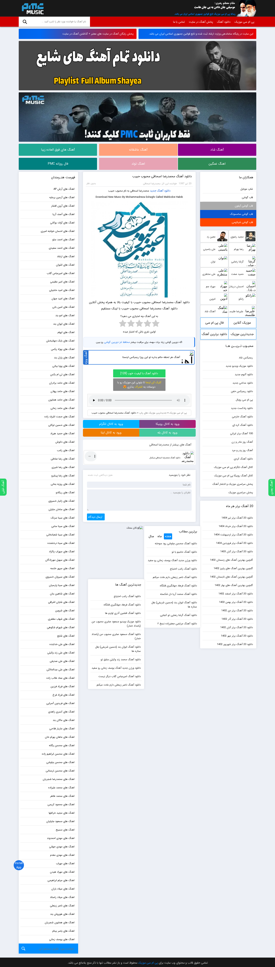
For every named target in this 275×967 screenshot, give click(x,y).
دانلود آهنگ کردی (243, 459)
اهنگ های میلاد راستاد (62, 897)
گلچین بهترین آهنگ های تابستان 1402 (231, 577)
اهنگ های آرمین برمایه (61, 197)
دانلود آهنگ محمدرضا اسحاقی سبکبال (165, 457)
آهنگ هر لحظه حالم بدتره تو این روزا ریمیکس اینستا (151, 357)
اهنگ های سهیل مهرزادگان (59, 560)
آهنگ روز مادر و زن (242, 442)
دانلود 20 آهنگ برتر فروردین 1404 (234, 543)
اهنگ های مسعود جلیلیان (60, 821)
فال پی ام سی (214, 322)
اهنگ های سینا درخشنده (61, 543)
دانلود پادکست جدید (242, 408)
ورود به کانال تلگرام (111, 424)
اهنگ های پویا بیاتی (63, 366)
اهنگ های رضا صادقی (62, 459)
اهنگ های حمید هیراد (62, 433)
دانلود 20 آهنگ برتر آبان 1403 (236, 551)
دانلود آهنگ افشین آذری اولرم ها (123, 613)
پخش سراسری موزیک (240, 492)
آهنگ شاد (217, 149)
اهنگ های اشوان (65, 265)
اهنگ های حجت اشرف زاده (59, 417)
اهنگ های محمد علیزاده (61, 788)
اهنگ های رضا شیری (63, 467)
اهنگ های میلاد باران (62, 889)
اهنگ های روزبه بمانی (62, 484)
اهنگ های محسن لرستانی (60, 771)
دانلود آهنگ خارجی (242, 417)
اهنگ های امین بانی (63, 307)
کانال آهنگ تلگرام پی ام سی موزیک (233, 467)
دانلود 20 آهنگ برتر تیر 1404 (237, 518)
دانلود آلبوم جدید (244, 374)
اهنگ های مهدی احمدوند (60, 838)
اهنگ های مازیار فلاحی (61, 729)
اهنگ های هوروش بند (62, 914)
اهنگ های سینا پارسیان (61, 585)
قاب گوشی (247, 197)
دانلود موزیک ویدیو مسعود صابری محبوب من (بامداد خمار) (116, 624)
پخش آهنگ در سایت (201, 22)
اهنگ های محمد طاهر (62, 796)
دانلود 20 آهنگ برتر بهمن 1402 (236, 602)
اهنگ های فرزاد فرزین (62, 686)
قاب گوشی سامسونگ (241, 214)
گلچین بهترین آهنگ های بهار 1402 (234, 585)
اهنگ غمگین (217, 163)
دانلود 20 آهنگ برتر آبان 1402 (236, 627)
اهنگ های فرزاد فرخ (63, 695)
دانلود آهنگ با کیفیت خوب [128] (139, 373)
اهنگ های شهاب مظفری (61, 619)
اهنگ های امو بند (64, 315)
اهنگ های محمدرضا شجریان (58, 779)
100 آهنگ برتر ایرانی (241, 433)
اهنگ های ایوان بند (63, 324)
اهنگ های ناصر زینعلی (62, 906)
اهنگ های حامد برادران (61, 383)
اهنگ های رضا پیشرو (62, 476)
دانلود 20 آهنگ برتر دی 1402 (237, 610)
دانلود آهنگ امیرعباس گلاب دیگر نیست (119, 676)
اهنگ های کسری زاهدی (61, 712)
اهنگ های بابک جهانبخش (60, 341)
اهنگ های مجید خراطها (61, 813)
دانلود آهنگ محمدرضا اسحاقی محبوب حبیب (162, 176)
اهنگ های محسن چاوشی (60, 762)
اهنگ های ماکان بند (63, 720)
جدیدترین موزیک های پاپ (152, 413)
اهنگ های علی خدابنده (62, 644)
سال (151, 536)
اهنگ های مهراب (65, 863)
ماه (160, 536)
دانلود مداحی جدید (243, 383)
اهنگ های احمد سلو (63, 239)
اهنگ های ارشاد (65, 256)
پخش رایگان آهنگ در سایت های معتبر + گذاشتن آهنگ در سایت (97, 34)
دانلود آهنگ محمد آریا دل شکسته (178, 594)
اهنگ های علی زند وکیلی (60, 653)
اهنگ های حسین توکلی (61, 425)
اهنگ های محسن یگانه (61, 745)
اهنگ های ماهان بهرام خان (59, 737)
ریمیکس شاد (246, 358)
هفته (168, 536)
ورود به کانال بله (167, 432)
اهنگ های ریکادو (65, 492)
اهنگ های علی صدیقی (62, 661)
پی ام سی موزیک (32, 8)
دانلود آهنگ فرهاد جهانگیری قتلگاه (178, 586)
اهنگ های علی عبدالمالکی (60, 669)
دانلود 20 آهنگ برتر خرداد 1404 (236, 526)
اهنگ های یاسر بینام (63, 931)
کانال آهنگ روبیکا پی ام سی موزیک (233, 476)
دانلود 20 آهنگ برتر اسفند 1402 (235, 594)
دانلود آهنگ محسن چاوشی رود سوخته (176, 543)
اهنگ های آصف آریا (63, 214)
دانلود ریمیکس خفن (242, 391)
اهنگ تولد (138, 163)
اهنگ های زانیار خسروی (61, 501)
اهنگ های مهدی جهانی (61, 847)
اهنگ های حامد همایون (61, 400)
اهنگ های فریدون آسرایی (60, 703)
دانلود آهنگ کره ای (242, 425)
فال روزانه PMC (58, 163)
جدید (153, 191)
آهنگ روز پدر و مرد (242, 450)
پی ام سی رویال (244, 400)
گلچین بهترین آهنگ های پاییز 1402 (233, 568)
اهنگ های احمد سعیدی (61, 248)
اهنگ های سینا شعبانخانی (60, 535)
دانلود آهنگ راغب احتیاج (183, 569)
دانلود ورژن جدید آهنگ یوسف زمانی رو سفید (172, 560)
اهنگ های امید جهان (63, 299)
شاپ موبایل (246, 189)
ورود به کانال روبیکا (167, 424)
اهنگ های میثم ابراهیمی (61, 880)
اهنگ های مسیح (65, 830)
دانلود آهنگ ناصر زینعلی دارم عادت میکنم (175, 577)
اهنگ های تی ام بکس (62, 374)
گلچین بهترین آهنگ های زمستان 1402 (231, 560)
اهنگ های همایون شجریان (59, 922)
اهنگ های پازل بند (64, 358)
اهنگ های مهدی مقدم (62, 855)
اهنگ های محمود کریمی (61, 804)
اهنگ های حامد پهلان (62, 391)
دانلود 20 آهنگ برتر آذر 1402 (237, 619)
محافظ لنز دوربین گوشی (117, 342)
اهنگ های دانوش (64, 442)
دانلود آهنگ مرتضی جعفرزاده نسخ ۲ (177, 624)
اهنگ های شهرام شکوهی (60, 627)
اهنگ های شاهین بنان (62, 594)
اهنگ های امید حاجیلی (61, 290)
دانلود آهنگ (224, 22)
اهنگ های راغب (65, 450)
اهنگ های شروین (64, 610)
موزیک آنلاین (242, 322)
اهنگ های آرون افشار (62, 206)
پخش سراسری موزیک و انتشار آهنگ (232, 484)
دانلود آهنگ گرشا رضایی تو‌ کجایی (178, 615)
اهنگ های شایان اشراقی (61, 602)
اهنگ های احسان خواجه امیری (57, 231)
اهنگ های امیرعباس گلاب (60, 273)
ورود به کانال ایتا (111, 432)
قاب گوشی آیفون (244, 206)
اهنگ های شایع (65, 636)
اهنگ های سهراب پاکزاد (61, 551)
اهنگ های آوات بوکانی (62, 223)
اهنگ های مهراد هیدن (62, 872)
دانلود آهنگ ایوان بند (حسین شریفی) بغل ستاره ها (174, 604)
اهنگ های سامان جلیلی (61, 509)
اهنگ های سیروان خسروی (59, 577)
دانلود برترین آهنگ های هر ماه (214, 335)
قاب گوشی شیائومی (242, 222)
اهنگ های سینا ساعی (62, 526)
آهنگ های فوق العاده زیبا (58, 149)
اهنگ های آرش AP (64, 189)
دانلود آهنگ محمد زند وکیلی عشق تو (121, 659)
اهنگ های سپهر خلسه (62, 568)
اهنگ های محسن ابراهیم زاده (58, 754)
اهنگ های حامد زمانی (62, 408)
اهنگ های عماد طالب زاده (60, 678)
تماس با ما (179, 22)
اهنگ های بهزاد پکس (62, 349)
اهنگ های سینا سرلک (62, 518)
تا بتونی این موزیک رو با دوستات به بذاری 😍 (139, 384)
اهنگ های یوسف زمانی (61, 939)
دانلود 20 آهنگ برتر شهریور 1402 (235, 644)
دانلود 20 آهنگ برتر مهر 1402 (237, 636)
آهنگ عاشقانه (138, 149)
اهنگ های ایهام (66, 332)
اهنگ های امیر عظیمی (62, 282)
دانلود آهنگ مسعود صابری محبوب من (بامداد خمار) (116, 636)
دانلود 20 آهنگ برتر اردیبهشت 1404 (233, 535)
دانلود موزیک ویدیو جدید (239, 366)
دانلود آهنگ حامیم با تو (184, 552)
